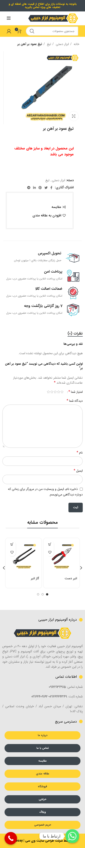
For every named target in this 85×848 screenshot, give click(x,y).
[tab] (75, 333)
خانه (76, 44)
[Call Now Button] (11, 838)
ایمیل (78, 470)
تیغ (48, 44)
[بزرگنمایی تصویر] (73, 116)
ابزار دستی (62, 44)
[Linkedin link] (34, 188)
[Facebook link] (51, 188)
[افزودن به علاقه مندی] (50, 552)
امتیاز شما (75, 392)
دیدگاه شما (75, 400)
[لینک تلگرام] (29, 188)
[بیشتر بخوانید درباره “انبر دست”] (50, 544)
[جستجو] (32, 31)
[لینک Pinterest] (40, 188)
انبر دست (71, 578)
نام (80, 452)
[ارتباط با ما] (72, 836)
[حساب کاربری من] (9, 31)
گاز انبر (35, 578)
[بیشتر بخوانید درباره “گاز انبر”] (12, 544)
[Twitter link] (46, 188)
